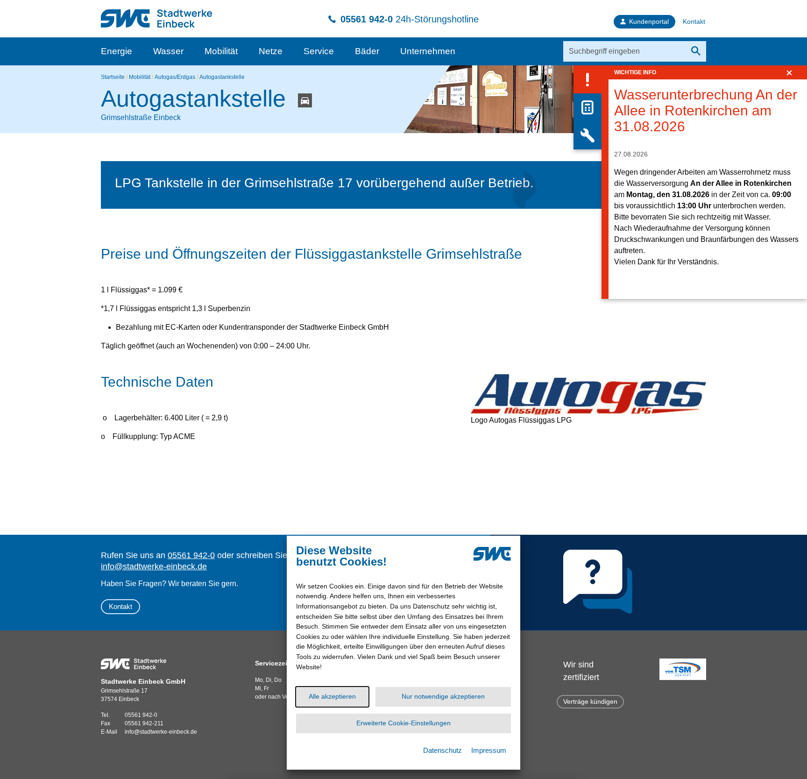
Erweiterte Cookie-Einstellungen (403, 723)
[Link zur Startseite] (156, 14)
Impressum (488, 750)
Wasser (168, 51)
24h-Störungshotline (409, 19)
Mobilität (221, 51)
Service (319, 51)
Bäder (367, 51)
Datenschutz (442, 750)
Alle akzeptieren (332, 696)
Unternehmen (427, 51)
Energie (116, 51)
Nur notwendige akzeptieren (443, 696)
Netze (271, 51)
